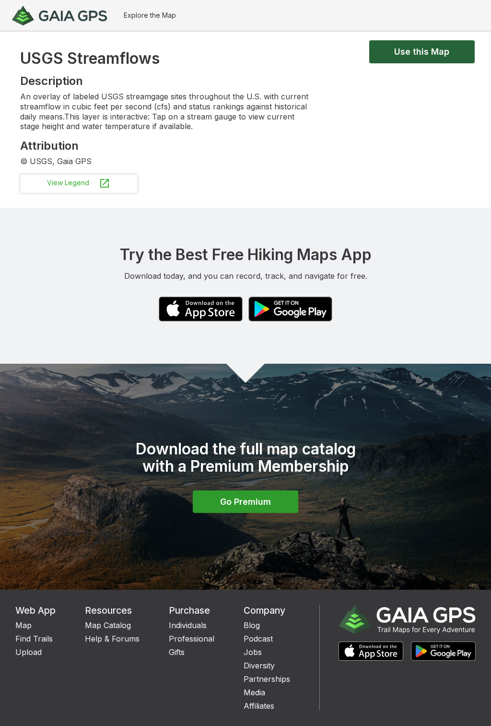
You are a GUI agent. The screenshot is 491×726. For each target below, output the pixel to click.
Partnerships (267, 679)
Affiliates (259, 706)
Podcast (258, 638)
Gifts (177, 652)
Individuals (188, 625)
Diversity (259, 665)
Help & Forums (112, 638)
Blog (252, 625)
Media (254, 692)
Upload (28, 652)
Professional (191, 638)
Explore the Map (150, 15)
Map (23, 625)
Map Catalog (108, 625)
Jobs (253, 652)
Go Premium (245, 502)
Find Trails (34, 638)
